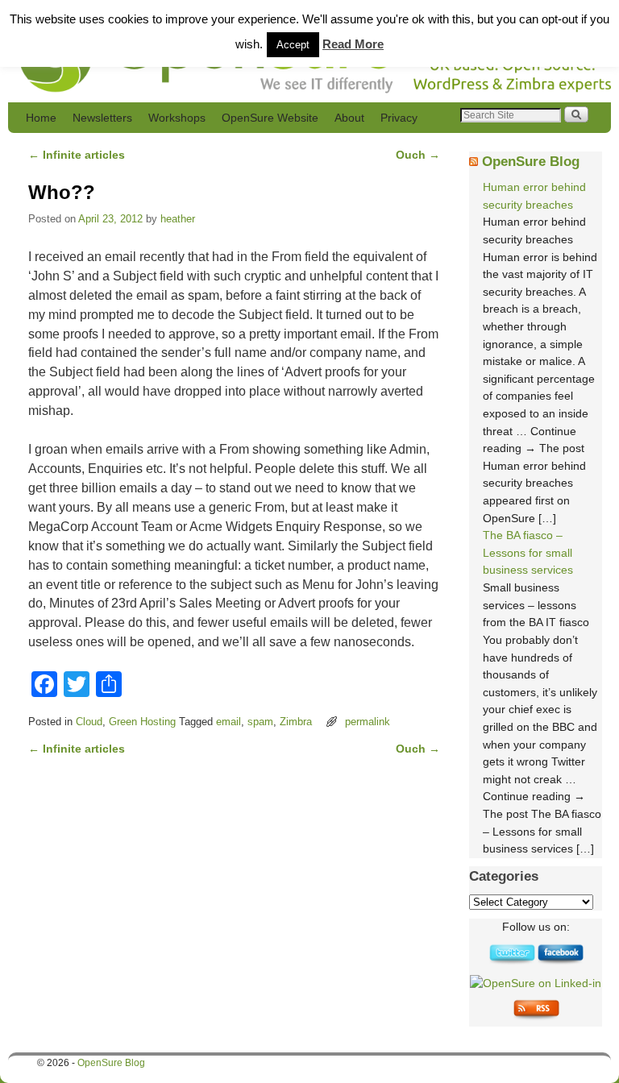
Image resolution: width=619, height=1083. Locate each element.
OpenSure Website (270, 117)
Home (41, 117)
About (349, 117)
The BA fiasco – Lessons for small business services (528, 552)
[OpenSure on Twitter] (512, 961)
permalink (367, 722)
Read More (353, 44)
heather (177, 219)
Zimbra (296, 722)
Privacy (399, 117)
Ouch (418, 154)
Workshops (177, 117)
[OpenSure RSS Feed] (536, 1016)
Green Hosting (142, 722)
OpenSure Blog (531, 161)
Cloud (89, 722)
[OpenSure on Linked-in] (535, 983)
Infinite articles (76, 154)
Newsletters (102, 117)
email (228, 722)
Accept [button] (293, 45)
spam (260, 722)
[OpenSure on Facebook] (560, 961)
